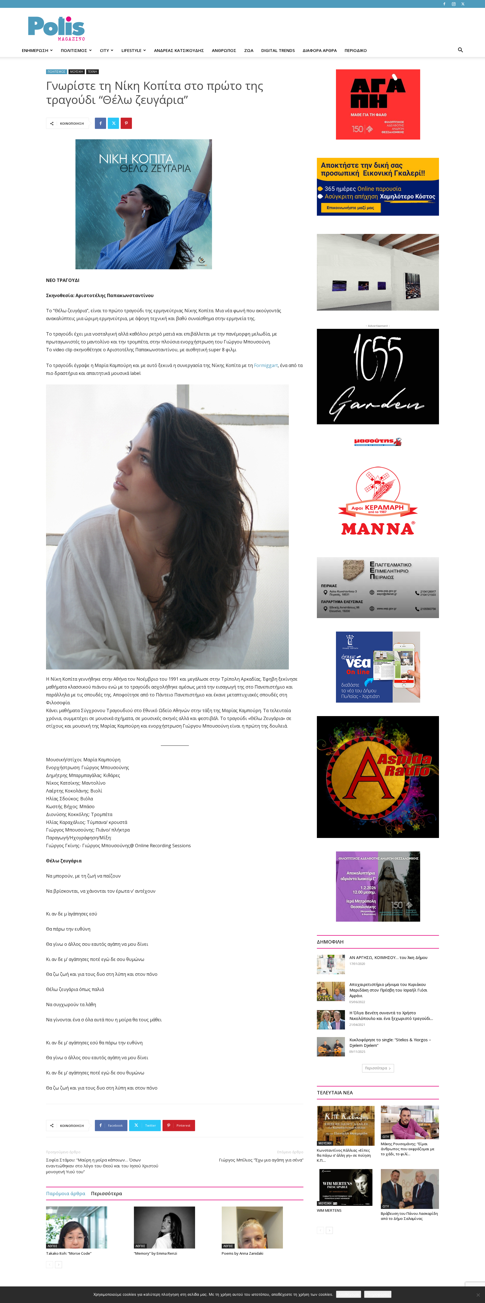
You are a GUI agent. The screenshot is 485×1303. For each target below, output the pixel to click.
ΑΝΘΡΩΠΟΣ (224, 50)
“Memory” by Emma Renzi (155, 1253)
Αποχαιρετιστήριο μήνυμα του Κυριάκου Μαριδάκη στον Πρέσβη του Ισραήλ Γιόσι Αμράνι (388, 990)
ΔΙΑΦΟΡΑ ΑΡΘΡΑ (320, 50)
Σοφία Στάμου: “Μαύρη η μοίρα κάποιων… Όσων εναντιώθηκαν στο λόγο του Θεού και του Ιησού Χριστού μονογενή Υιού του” (102, 1165)
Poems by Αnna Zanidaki (242, 1253)
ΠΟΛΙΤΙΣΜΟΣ (74, 50)
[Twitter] (463, 4)
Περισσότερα (106, 1193)
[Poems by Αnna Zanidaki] (263, 1227)
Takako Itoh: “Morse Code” (68, 1253)
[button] (460, 50)
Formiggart (266, 365)
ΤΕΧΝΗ (92, 72)
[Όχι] (478, 1295)
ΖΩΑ (248, 50)
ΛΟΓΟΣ (52, 1246)
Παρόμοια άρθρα (65, 1193)
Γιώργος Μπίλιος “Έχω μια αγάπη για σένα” (261, 1160)
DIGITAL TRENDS (278, 50)
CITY (104, 50)
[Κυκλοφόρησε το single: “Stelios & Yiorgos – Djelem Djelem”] (331, 1046)
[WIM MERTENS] (346, 1187)
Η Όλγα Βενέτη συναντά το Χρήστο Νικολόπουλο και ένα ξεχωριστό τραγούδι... (391, 1015)
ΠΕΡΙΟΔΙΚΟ (356, 50)
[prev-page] (49, 1264)
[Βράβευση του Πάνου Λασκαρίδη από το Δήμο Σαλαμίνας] (410, 1189)
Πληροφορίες (377, 1294)
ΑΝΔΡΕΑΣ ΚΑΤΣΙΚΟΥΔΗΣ (179, 50)
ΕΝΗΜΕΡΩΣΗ (35, 50)
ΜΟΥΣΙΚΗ (76, 72)
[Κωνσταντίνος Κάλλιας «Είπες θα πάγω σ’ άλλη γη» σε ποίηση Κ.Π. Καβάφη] (346, 1125)
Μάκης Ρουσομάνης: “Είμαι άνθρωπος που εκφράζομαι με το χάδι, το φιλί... (407, 1148)
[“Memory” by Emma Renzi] (175, 1227)
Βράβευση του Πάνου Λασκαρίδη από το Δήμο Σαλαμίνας (409, 1216)
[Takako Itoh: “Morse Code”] (87, 1227)
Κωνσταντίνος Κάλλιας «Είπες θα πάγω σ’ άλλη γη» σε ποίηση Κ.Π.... (344, 1155)
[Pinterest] (126, 123)
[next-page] (58, 1264)
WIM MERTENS (329, 1210)
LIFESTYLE (131, 50)
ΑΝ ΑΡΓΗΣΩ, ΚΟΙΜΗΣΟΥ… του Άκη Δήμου (388, 957)
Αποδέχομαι (348, 1294)
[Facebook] (444, 4)
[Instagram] (453, 4)
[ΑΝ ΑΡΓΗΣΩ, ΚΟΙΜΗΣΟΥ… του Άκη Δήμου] (331, 964)
